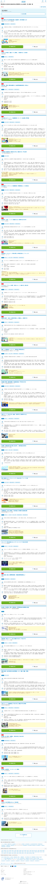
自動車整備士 (3, 845)
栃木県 (23, 850)
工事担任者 (42, 845)
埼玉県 (28, 850)
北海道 (2, 850)
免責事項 (2, 871)
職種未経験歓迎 (9, 858)
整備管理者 (12, 845)
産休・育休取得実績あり (21, 858)
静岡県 (43, 850)
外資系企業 (35, 858)
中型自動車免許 (8, 846)
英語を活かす (10, 859)
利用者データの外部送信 (27, 874)
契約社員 (31, 858)
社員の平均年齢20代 (20, 859)
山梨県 (38, 850)
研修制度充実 (28, 858)
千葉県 (30, 850)
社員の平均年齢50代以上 (39, 859)
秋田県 (12, 850)
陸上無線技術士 (38, 845)
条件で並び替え (43, 6)
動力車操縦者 (30, 845)
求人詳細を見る (12, 46)
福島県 (18, 850)
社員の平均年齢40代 (33, 859)
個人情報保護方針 (8, 879)
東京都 (33, 850)
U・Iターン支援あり (4, 859)
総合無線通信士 (25, 845)
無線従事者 (34, 845)
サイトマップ (3, 873)
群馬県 (25, 850)
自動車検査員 (3, 846)
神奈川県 (35, 850)
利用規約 (25, 870)
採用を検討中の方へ (27, 873)
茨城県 (20, 850)
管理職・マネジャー (40, 858)
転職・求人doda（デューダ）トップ (5, 863)
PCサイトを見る (3, 874)
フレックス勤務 (3, 858)
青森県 (5, 850)
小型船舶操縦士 (8, 845)
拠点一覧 (2, 870)
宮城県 (10, 850)
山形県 (15, 850)
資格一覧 (12, 863)
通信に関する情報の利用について (29, 871)
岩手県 (7, 850)
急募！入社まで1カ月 (15, 858)
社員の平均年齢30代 (26, 859)
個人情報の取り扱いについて (9, 878)
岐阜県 (41, 850)
